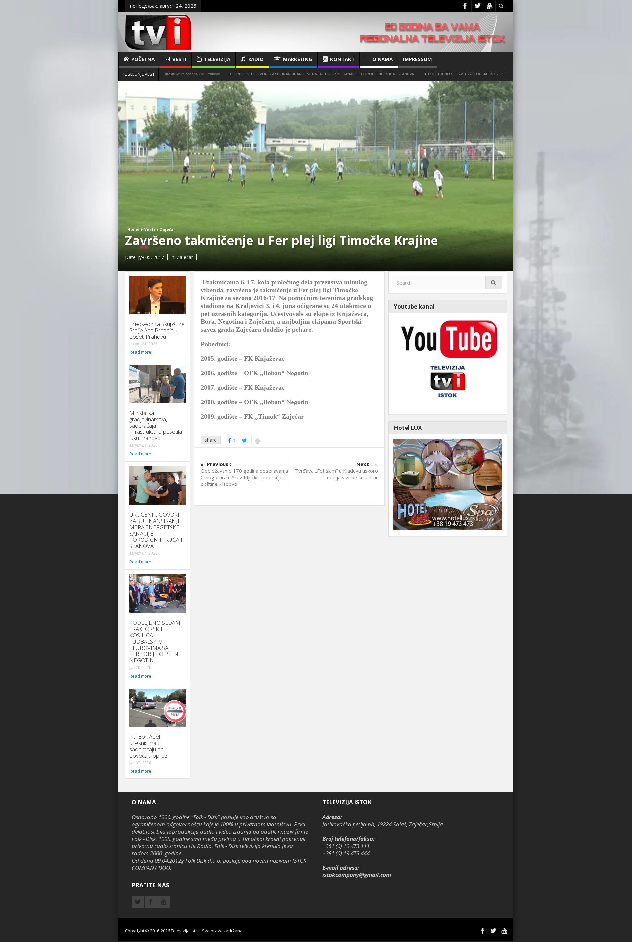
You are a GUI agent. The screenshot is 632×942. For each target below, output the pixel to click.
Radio (256, 59)
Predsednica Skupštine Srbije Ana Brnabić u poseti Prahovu (157, 330)
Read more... (141, 352)
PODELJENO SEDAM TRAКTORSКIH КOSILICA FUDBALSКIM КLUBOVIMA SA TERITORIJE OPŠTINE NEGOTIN (474, 74)
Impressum (417, 59)
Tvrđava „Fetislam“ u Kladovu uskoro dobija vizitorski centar (336, 471)
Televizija (217, 59)
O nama (382, 59)
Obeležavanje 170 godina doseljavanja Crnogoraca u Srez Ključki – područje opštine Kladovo (244, 474)
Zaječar (167, 229)
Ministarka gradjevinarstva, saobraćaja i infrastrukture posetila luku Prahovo (155, 425)
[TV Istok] (158, 32)
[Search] (493, 282)
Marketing (297, 59)
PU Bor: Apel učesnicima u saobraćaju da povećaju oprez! (148, 746)
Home (133, 229)
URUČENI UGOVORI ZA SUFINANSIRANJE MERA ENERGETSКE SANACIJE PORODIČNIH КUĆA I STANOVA (277, 74)
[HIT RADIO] (447, 363)
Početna (143, 59)
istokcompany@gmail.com (356, 875)
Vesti (179, 59)
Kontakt (342, 59)
